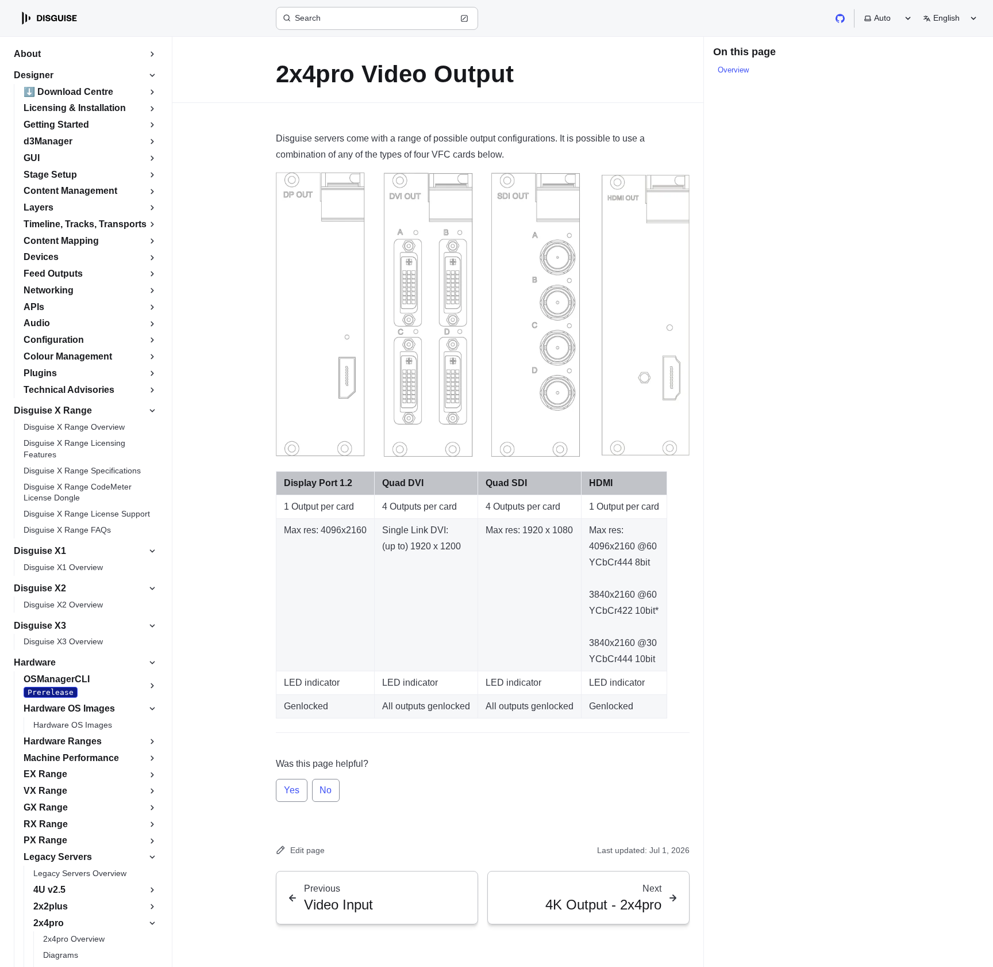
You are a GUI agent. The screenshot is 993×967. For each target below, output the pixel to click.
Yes (291, 790)
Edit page (307, 850)
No (326, 790)
